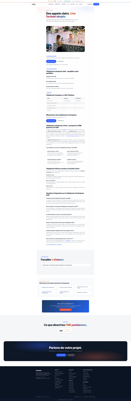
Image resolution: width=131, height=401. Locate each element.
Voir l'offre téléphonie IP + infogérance (54, 244)
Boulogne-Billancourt (86, 376)
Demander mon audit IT (65, 309)
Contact (80, 4)
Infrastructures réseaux (59, 386)
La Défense (85, 378)
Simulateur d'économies (87, 387)
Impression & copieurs (58, 371)
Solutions (72, 4)
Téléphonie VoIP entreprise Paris (48, 287)
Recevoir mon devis (51, 61)
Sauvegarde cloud (58, 381)
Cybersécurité (57, 378)
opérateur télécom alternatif (72, 135)
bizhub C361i (71, 385)
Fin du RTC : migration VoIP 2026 (66, 287)
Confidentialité (85, 396)
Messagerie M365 (58, 382)
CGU (81, 396)
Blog (77, 4)
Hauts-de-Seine (85, 373)
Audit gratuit (85, 388)
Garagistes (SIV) (71, 378)
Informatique (57, 4)
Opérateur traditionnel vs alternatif (64, 292)
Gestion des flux (57, 387)
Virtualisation (57, 384)
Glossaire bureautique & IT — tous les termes (65, 399)
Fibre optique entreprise (59, 379)
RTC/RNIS (64, 129)
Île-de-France (85, 371)
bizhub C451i (71, 387)
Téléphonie (63, 4)
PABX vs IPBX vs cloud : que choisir (82, 287)
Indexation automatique (87, 390)
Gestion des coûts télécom (82, 292)
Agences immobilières (72, 376)
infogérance (68, 240)
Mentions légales (77, 396)
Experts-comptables (72, 373)
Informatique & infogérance (59, 373)
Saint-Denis (85, 379)
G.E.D (68, 4)
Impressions (51, 4)
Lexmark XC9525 (72, 390)
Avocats (70, 371)
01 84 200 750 (89, 4)
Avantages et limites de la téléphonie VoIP (47, 292)
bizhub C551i (71, 388)
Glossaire (84, 385)
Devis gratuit (96, 4)
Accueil (47, 10)
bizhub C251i (71, 382)
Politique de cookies (92, 396)
